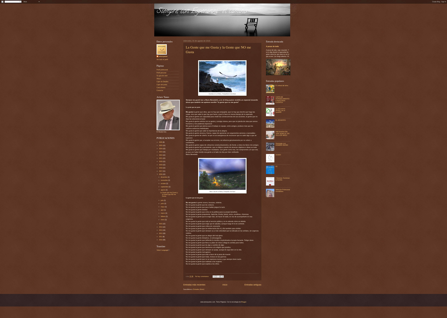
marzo (163, 213)
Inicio (224, 285)
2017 (161, 171)
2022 (161, 155)
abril (162, 210)
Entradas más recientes (194, 285)
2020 (161, 161)
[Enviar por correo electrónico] (214, 276)
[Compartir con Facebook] (220, 276)
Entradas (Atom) (198, 289)
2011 (161, 237)
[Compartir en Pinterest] (222, 276)
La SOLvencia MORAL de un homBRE (280, 110)
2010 (161, 240)
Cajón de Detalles (162, 81)
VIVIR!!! (278, 155)
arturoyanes (163, 56)
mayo (163, 207)
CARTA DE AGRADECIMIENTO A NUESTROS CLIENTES (282, 99)
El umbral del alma (282, 85)
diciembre (164, 177)
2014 (161, 227)
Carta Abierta (161, 87)
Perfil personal (161, 73)
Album (159, 79)
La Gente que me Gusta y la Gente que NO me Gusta (169, 194)
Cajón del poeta (162, 84)
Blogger (243, 302)
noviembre (164, 180)
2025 (161, 145)
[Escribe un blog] (216, 276)
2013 (161, 230)
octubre (163, 183)
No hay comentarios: (202, 276)
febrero (163, 216)
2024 (161, 148)
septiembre (165, 187)
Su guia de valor (162, 76)
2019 (161, 165)
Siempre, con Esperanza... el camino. (202, 11)
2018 (161, 168)
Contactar (160, 90)
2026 (161, 142)
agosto (163, 190)
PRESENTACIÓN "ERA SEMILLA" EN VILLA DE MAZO (282, 133)
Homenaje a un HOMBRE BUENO (282, 144)
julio (162, 200)
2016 (161, 174)
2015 (161, 224)
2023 (161, 152)
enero (163, 220)
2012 (161, 233)
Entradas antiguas (252, 285)
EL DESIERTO (281, 120)
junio (162, 203)
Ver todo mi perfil (162, 59)
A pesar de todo (272, 46)
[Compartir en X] (218, 276)
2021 (161, 158)
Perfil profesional (162, 70)
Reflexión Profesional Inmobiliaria (283, 190)
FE (277, 166)
